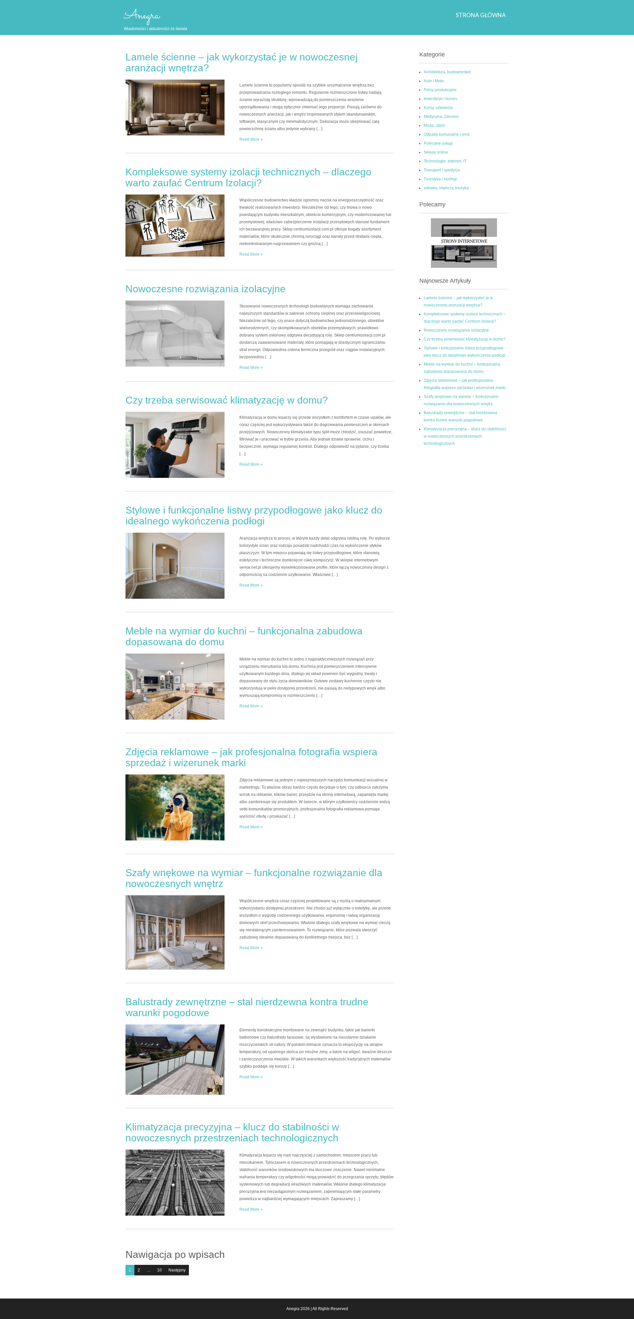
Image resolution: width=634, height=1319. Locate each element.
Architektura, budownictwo (447, 72)
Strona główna (481, 15)
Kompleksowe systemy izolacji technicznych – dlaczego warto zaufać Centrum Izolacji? (248, 177)
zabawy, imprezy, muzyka (446, 188)
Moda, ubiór (434, 125)
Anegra (141, 15)
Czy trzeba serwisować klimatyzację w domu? (226, 400)
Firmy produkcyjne (440, 90)
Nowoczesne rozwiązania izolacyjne (205, 288)
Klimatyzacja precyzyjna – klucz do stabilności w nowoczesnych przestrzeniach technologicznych (232, 1132)
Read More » (251, 139)
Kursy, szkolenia (438, 107)
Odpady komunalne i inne (447, 134)
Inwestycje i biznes (440, 98)
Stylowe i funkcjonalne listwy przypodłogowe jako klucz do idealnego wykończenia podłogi (253, 515)
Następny (177, 1270)
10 (159, 1270)
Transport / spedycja (442, 170)
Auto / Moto (434, 81)
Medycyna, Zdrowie (441, 116)
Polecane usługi (438, 143)
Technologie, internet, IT (445, 161)
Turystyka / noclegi (440, 179)
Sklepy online (436, 152)
